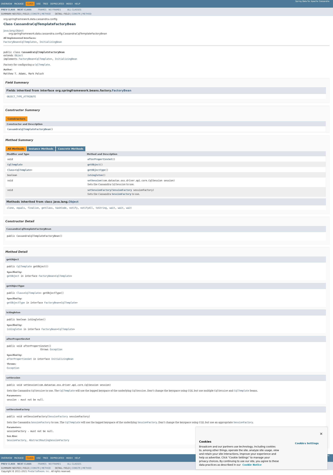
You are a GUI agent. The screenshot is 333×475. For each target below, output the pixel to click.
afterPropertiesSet (99, 159)
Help (77, 4)
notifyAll (86, 207)
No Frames (55, 9)
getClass (47, 207)
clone (10, 207)
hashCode (60, 207)
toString (101, 207)
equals (20, 207)
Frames (42, 9)
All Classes (74, 9)
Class (10, 170)
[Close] (321, 434)
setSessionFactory (99, 190)
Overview (6, 4)
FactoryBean (11, 42)
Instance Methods (41, 148)
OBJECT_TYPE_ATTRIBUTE (21, 96)
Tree (45, 4)
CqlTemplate (27, 42)
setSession (94, 180)
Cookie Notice (252, 464)
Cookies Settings (307, 443)
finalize (33, 207)
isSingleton (95, 175)
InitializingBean (51, 42)
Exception (56, 349)
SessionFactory (122, 190)
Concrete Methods (70, 148)
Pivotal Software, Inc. (39, 471)
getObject (93, 164)
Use (38, 4)
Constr (35, 14)
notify (73, 207)
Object (19, 55)
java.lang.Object (13, 30)
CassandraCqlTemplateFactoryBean (28, 129)
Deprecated (57, 4)
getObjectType (96, 170)
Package (19, 4)
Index (69, 4)
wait (112, 207)
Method (46, 14)
